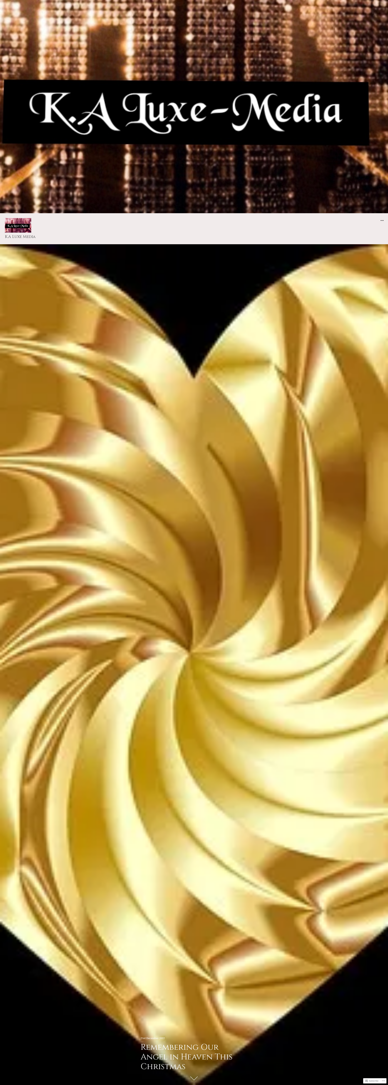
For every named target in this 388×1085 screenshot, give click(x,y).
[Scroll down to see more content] (194, 1078)
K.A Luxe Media (20, 236)
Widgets (382, 222)
